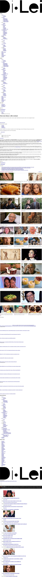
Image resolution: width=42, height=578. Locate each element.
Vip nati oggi (3, 104)
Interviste (4, 49)
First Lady (3, 441)
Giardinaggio (5, 33)
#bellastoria (4, 50)
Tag (2, 465)
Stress (2, 463)
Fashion (4, 45)
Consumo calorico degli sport (7, 433)
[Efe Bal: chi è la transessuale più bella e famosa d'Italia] (22, 519)
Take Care (3, 24)
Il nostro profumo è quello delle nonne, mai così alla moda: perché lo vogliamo (10, 377)
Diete (4, 71)
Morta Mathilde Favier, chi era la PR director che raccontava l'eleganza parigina (10, 366)
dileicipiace (4, 94)
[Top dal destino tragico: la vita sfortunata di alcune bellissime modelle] (22, 537)
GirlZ (2, 88)
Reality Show (3, 442)
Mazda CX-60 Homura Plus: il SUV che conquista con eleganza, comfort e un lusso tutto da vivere (13, 346)
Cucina (4, 42)
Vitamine (3, 461)
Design (4, 31)
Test (3, 91)
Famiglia (3, 454)
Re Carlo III (3, 106)
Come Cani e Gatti (5, 436)
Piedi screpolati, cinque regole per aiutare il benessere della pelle (8, 361)
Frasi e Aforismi (4, 52)
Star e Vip (3, 17)
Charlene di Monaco (6, 65)
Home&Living (3, 74)
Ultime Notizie (5, 428)
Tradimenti (3, 445)
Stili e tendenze (4, 451)
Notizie (3, 54)
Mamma (4, 37)
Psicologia (4, 27)
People (2, 59)
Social (2, 443)
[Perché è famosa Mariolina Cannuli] (22, 534)
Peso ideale (4, 430)
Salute (4, 26)
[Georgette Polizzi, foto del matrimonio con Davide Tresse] (22, 542)
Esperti (2, 97)
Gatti (4, 85)
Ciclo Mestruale (4, 457)
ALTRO (1, 58)
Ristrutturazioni (5, 77)
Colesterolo (3, 459)
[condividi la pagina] (0, 133)
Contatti (3, 56)
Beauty (4, 44)
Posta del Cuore (5, 38)
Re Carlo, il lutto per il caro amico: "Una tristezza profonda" (8, 393)
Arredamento (5, 76)
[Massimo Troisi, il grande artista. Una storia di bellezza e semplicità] (22, 557)
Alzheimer (3, 460)
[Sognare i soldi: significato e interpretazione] (22, 528)
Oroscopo (3, 100)
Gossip (2, 447)
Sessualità (4, 28)
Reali (4, 62)
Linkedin (3, 125)
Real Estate (4, 79)
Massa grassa (5, 431)
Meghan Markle (5, 19)
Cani (4, 40)
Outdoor (4, 34)
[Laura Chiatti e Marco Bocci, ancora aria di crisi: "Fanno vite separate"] (22, 505)
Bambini (3, 455)
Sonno (2, 462)
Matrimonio (4, 82)
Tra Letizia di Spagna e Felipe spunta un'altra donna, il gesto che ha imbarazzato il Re (13, 169)
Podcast (3, 53)
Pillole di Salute (5, 435)
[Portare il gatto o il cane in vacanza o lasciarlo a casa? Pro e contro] (22, 499)
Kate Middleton (5, 18)
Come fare (4, 43)
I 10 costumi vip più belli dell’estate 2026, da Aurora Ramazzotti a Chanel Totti (10, 334)
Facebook (3, 126)
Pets (2, 39)
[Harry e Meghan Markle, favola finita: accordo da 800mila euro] (22, 560)
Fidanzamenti (3, 449)
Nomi (2, 51)
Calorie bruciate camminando (7, 432)
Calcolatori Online (5, 29)
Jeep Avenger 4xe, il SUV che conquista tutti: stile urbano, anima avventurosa (10, 350)
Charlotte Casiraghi (5, 21)
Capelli (2, 452)
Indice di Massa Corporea (6, 429)
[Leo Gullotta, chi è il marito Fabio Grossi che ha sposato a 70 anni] (22, 513)
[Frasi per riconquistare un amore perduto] (22, 574)
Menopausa (3, 458)
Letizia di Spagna (5, 20)
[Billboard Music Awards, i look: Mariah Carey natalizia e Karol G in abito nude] (22, 522)
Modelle (3, 444)
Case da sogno (5, 30)
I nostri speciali (4, 55)
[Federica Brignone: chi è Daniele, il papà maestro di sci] (22, 493)
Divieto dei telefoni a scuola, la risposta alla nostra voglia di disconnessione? (10, 381)
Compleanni (3, 446)
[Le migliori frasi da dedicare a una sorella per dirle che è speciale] (22, 545)
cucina (1, 138)
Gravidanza (3, 456)
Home (2, 112)
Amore (4, 409)
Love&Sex (4, 46)
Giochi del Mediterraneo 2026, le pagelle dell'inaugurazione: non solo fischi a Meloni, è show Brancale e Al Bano (14, 330)
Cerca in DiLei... (2, 480)
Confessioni (3, 448)
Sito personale (3, 127)
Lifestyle (4, 15)
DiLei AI (3, 80)
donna (2, 138)
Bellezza (4, 68)
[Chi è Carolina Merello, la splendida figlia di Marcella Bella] (22, 568)
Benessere (4, 25)
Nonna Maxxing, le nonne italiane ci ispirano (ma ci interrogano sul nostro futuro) (12, 168)
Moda (4, 23)
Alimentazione (3, 464)
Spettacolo (4, 16)
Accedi (1, 13)
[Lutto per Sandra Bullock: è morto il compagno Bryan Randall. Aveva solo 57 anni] (22, 551)
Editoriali (4, 48)
